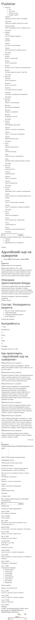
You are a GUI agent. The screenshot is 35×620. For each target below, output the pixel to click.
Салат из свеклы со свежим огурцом (12, 597)
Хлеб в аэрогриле (10, 80)
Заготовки (12, 11)
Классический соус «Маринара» (15, 220)
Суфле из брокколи (7, 602)
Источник (31, 440)
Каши (6, 143)
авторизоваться (6, 501)
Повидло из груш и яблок (9, 538)
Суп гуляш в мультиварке (13, 45)
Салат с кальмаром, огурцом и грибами (17, 207)
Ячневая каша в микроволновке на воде (17, 161)
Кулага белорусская (11, 183)
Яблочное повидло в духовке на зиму (16, 23)
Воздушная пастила (11, 116)
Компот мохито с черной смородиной (12, 552)
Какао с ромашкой (10, 178)
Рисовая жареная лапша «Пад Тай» (16, 72)
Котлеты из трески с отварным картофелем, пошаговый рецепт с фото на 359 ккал (14, 469)
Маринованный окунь (11, 138)
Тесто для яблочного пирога (13, 89)
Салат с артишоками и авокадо (14, 202)
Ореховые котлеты (7, 547)
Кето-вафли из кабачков (8, 513)
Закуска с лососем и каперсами (15, 129)
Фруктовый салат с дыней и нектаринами (17, 191)
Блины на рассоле (10, 85)
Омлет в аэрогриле (11, 63)
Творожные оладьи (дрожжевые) (11, 508)
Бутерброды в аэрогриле (12, 125)
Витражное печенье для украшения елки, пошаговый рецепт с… (14, 523)
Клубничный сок (10, 169)
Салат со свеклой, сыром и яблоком (12, 592)
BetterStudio (15, 612)
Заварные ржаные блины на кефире (16, 18)
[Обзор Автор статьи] (5, 452)
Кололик (7, 41)
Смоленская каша (10, 151)
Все (10, 9)
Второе (7, 54)
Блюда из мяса (13, 13)
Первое (7, 32)
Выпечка (7, 77)
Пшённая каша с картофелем (14, 156)
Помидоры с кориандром (9, 563)
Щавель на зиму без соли (9, 588)
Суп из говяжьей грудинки (13, 36)
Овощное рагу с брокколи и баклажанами (18, 67)
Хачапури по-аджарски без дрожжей (16, 94)
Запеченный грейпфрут (12, 107)
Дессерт (7, 99)
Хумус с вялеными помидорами (15, 134)
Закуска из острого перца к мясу (11, 533)
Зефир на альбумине (11, 112)
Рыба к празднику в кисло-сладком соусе (17, 28)
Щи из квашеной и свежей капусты (15, 50)
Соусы (7, 211)
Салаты (7, 187)
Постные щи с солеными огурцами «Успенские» (16, 529)
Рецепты (7, 7)
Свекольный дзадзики (11, 215)
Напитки (7, 165)
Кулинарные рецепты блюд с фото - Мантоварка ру (16, 237)
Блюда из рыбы (13, 15)
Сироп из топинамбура (12, 102)
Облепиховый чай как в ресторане (11, 463)
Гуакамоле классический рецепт (15, 229)
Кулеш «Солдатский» (11, 58)
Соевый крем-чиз (10, 224)
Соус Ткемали (5, 518)
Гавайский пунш (10, 174)
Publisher (8, 3)
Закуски (7, 121)
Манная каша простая (12, 147)
